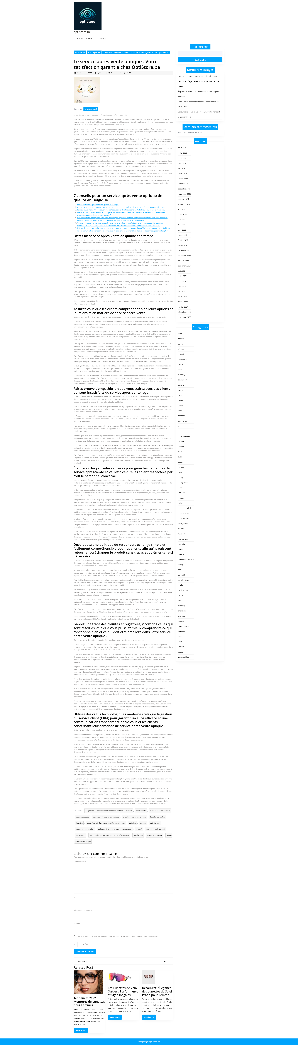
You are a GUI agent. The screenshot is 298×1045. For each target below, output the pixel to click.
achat (180, 333)
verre (180, 641)
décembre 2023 (184, 312)
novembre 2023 (184, 317)
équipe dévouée (82, 817)
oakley (180, 564)
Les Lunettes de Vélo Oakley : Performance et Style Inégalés (123, 991)
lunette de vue (183, 513)
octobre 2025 (183, 199)
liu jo (180, 503)
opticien (132, 823)
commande (182, 421)
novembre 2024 (184, 255)
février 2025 (183, 240)
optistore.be (82, 32)
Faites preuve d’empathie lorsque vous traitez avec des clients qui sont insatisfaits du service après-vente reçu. (121, 210)
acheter (181, 339)
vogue (180, 652)
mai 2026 (182, 163)
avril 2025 (182, 230)
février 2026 (183, 178)
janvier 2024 (183, 307)
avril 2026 (182, 168)
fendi (180, 451)
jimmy (180, 477)
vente (180, 636)
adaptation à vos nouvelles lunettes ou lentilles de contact (108, 811)
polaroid (181, 575)
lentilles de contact (157, 817)
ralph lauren (183, 590)
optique (143, 823)
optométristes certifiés (85, 829)
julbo (180, 487)
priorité (139, 829)
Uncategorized (94, 52)
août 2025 (182, 209)
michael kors (183, 539)
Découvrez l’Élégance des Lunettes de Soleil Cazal (197, 76)
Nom (76, 897)
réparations (80, 835)
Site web (77, 923)
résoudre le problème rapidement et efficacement (109, 835)
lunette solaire (183, 518)
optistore (101, 73)
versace (181, 647)
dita (179, 431)
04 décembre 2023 (84, 73)
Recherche (200, 60)
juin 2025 (182, 219)
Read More (82, 1031)
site (179, 600)
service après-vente (154, 835)
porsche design (184, 580)
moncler (181, 554)
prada (180, 585)
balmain (181, 364)
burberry (181, 374)
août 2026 (182, 148)
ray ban (181, 595)
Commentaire (80, 861)
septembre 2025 (184, 204)
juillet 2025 (182, 214)
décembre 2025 (184, 189)
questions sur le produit (155, 829)
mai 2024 (182, 286)
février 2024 (183, 302)
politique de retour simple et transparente (115, 829)
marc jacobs (183, 523)
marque (181, 528)
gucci (180, 457)
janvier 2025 (183, 245)
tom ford (181, 616)
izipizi (180, 472)
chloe (180, 410)
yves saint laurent (185, 657)
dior (179, 426)
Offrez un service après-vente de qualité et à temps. (98, 204)
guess (180, 462)
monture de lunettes (186, 559)
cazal (180, 395)
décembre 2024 (184, 250)
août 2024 (182, 271)
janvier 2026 (183, 183)
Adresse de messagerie (83, 910)
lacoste (181, 498)
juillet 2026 (182, 153)
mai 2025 (182, 225)
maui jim (181, 534)
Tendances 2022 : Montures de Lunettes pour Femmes (89, 1001)
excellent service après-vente (134, 817)
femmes (181, 446)
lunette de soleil (184, 508)
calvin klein (182, 380)
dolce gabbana (184, 436)
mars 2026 (182, 173)
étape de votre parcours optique (106, 817)
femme (181, 441)
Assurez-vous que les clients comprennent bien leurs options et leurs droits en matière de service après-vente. (121, 207)
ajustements (141, 811)
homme (181, 467)
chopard (181, 416)
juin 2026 (182, 158)
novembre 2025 (184, 194)
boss (180, 369)
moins (180, 549)
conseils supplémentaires (160, 811)
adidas (180, 344)
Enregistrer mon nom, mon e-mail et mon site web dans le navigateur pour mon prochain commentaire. (117, 936)
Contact (104, 39)
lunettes (79, 823)
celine (180, 400)
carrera (181, 385)
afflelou (181, 349)
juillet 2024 (182, 276)
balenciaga (182, 359)
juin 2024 (182, 281)
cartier (180, 390)
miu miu (181, 544)
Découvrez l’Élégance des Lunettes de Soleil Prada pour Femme (157, 991)
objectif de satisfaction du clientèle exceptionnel (106, 823)
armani (181, 354)
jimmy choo (183, 482)
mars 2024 (182, 296)
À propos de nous (85, 39)
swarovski (182, 611)
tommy (181, 621)
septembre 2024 (184, 266)
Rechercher (200, 47)
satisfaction (138, 835)
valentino (181, 631)
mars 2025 (182, 235)
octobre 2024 (183, 260)
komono (181, 493)
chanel (180, 405)
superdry (181, 605)
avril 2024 (182, 291)
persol (180, 570)
